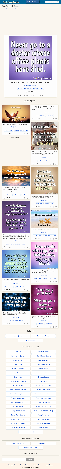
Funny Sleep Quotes (18, 415)
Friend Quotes (43, 381)
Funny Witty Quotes (43, 364)
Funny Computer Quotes (18, 390)
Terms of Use (12, 465)
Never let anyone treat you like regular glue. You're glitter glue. (14, 313)
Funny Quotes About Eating (43, 411)
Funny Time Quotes (43, 419)
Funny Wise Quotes (43, 423)
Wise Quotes (39, 88)
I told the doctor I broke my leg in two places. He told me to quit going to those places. (44, 108)
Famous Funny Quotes (18, 381)
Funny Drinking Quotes (18, 394)
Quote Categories (32, 2)
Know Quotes (8, 194)
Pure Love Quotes (18, 443)
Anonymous (44, 157)
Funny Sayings (18, 360)
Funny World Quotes (18, 427)
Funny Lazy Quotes (43, 373)
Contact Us (36, 465)
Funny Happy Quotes (18, 398)
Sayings (16, 130)
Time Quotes (16, 244)
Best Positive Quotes (31, 447)
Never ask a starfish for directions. (42, 229)
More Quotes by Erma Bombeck (30, 85)
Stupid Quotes (40, 115)
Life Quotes (41, 160)
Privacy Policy (24, 465)
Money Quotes (9, 130)
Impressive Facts (43, 443)
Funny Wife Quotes (18, 423)
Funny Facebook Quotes (43, 394)
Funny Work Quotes (43, 360)
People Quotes (43, 368)
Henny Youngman (45, 112)
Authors (8, 9)
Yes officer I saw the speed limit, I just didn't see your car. (16, 280)
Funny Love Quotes (18, 356)
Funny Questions (18, 368)
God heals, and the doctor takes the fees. (15, 124)
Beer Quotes (18, 377)
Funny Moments (18, 406)
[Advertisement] (30, 21)
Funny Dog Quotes (43, 390)
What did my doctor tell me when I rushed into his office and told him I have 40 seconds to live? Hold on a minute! (44, 153)
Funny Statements (18, 373)
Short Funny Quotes (43, 336)
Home (3, 9)
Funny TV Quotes (43, 415)
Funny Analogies (18, 385)
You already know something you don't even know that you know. (14, 188)
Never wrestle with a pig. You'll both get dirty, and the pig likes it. (43, 271)
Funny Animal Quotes (43, 385)
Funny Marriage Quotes (18, 402)
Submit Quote (49, 465)
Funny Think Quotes (18, 419)
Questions (49, 160)
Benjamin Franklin (16, 127)
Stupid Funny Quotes (43, 356)
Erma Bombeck (16, 9)
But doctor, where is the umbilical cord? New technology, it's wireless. (43, 197)
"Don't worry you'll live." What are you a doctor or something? (43, 317)
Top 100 (24, 244)
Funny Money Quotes (43, 406)
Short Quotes (31, 88)
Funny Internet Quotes (43, 398)
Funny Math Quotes (43, 402)
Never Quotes (22, 88)
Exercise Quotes (43, 377)
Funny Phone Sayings (18, 411)
